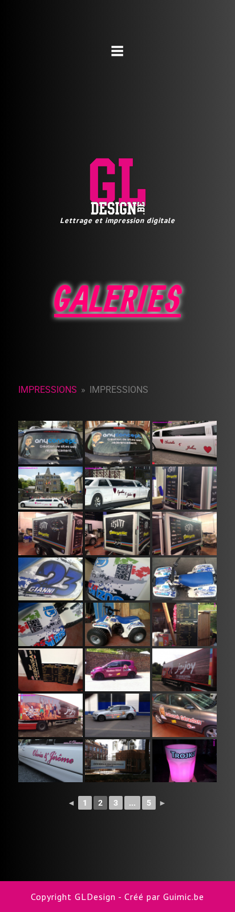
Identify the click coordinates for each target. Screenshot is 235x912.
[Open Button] (117, 51)
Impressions (47, 389)
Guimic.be (183, 896)
